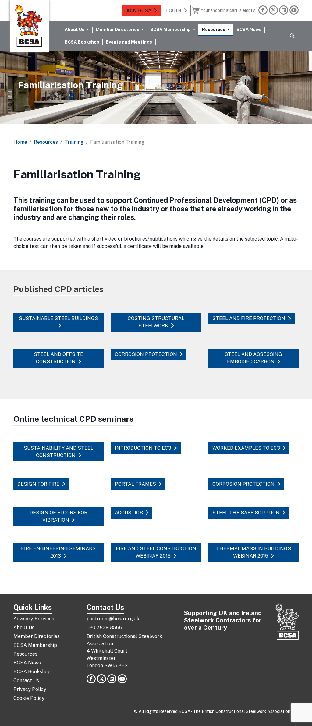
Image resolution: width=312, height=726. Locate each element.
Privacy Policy (29, 689)
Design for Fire (38, 484)
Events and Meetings (129, 41)
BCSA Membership (35, 645)
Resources (46, 142)
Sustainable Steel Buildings (58, 318)
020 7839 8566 (104, 627)
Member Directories (36, 636)
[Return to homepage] (29, 26)
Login (173, 10)
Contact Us (26, 680)
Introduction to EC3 (143, 448)
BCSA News (248, 29)
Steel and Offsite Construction (58, 358)
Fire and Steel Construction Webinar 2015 (156, 552)
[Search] (292, 36)
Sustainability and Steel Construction (58, 451)
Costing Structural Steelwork (156, 322)
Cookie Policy (28, 698)
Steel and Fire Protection (248, 318)
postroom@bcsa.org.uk (113, 619)
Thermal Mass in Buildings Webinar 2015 (253, 552)
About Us (23, 627)
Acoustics (129, 513)
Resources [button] (214, 29)
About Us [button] (75, 29)
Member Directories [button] (118, 29)
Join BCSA (138, 10)
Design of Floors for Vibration (58, 516)
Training (74, 142)
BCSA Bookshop (82, 41)
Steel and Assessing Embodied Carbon (253, 358)
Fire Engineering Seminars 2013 (58, 552)
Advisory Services (33, 619)
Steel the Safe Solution (246, 513)
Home (20, 142)
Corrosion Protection (146, 354)
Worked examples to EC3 (246, 448)
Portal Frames (135, 484)
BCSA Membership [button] (171, 29)
